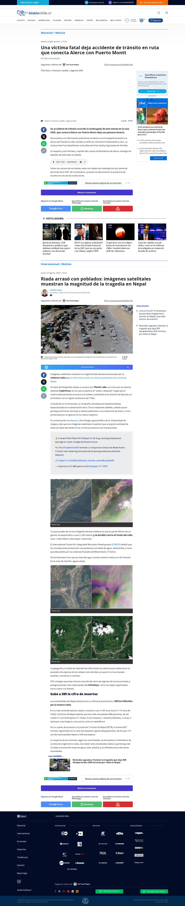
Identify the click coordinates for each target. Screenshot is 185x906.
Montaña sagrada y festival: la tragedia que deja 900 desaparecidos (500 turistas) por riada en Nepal (99, 761)
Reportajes (22, 873)
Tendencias (79, 20)
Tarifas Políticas (24, 890)
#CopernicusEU (71, 447)
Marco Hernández (52, 58)
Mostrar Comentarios (87, 192)
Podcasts (21, 20)
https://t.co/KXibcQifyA (70, 460)
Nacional (31, 20)
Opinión (89, 20)
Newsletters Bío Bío (96, 2)
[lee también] (60, 765)
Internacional (44, 20)
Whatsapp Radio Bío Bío (155, 891)
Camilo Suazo (56, 290)
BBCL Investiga (101, 20)
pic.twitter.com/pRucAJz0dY (99, 460)
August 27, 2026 (99, 466)
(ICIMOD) (116, 544)
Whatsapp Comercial (111, 891)
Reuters (74, 420)
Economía (57, 20)
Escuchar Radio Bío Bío (153, 2)
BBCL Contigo (116, 20)
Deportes (67, 20)
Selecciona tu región (29, 2)
